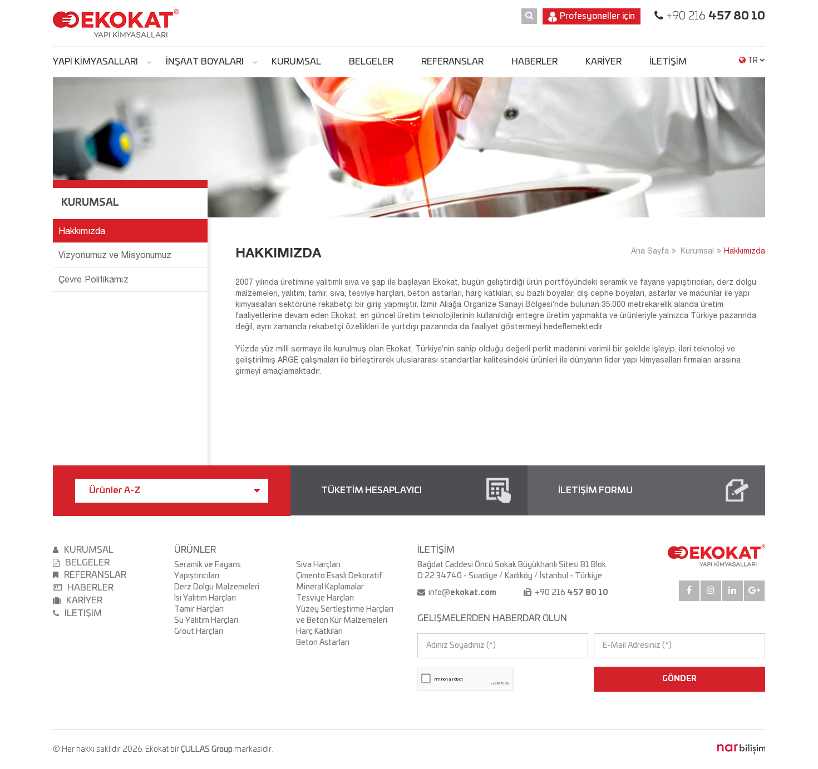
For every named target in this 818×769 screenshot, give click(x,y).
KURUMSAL (296, 61)
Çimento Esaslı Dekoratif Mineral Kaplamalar (339, 581)
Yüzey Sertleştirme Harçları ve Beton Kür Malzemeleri (344, 615)
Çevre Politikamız (93, 279)
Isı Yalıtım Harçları (205, 598)
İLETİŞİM (668, 61)
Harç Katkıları (319, 632)
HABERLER (534, 61)
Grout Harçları (198, 632)
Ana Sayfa (650, 250)
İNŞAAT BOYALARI (205, 61)
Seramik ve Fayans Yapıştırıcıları (207, 570)
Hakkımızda (744, 250)
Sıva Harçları (318, 565)
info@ (461, 593)
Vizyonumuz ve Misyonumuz (114, 255)
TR (753, 61)
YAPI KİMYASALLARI (95, 61)
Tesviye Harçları (325, 598)
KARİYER (603, 61)
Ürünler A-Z (115, 490)
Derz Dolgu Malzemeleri (216, 587)
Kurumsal (697, 250)
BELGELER (371, 61)
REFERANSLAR (452, 61)
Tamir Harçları (199, 609)
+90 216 (714, 16)
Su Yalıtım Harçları (206, 620)
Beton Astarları (322, 643)
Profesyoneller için (597, 16)
